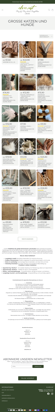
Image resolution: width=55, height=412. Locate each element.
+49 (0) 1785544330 (48, 389)
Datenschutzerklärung (8, 398)
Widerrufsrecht (6, 395)
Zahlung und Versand (8, 389)
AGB (3, 392)
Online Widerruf (27, 378)
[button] (2, 10)
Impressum (5, 400)
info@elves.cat (27, 349)
